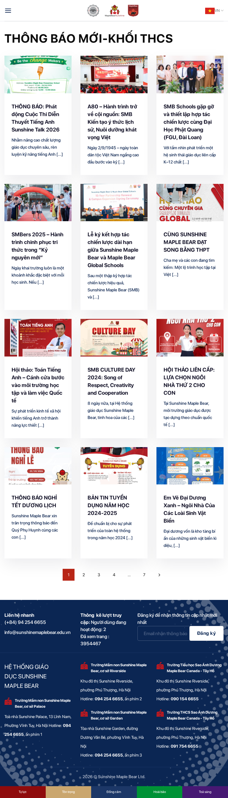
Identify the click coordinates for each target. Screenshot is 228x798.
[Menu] (8, 10)
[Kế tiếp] (159, 575)
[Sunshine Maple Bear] (114, 10)
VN (217, 10)
